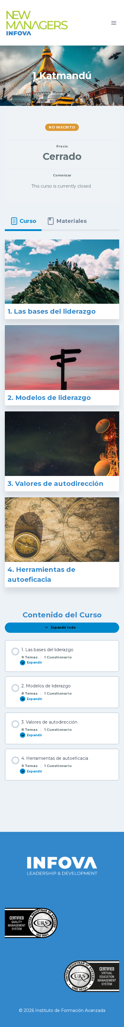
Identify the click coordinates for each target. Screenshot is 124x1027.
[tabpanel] (62, 416)
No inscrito (62, 127)
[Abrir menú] (113, 22)
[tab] (23, 221)
